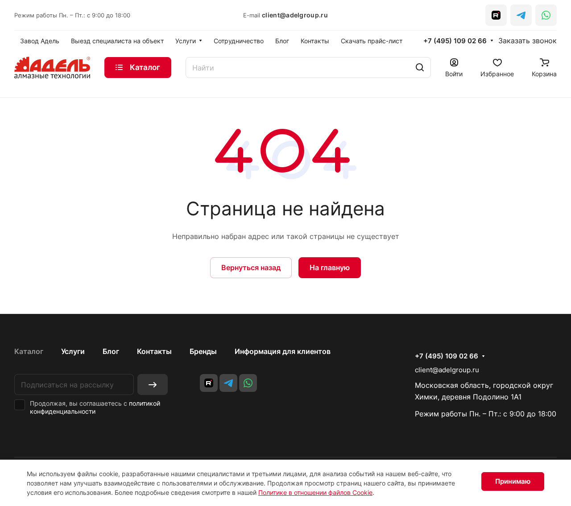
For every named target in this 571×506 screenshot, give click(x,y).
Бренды (203, 351)
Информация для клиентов (283, 351)
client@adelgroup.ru (295, 15)
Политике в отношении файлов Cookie (315, 492)
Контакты (154, 351)
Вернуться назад (251, 267)
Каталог (28, 351)
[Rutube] (496, 15)
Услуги (73, 351)
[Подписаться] (152, 384)
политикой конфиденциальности (95, 407)
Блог (111, 351)
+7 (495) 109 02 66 (455, 41)
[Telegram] (521, 15)
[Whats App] (546, 15)
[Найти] (420, 67)
